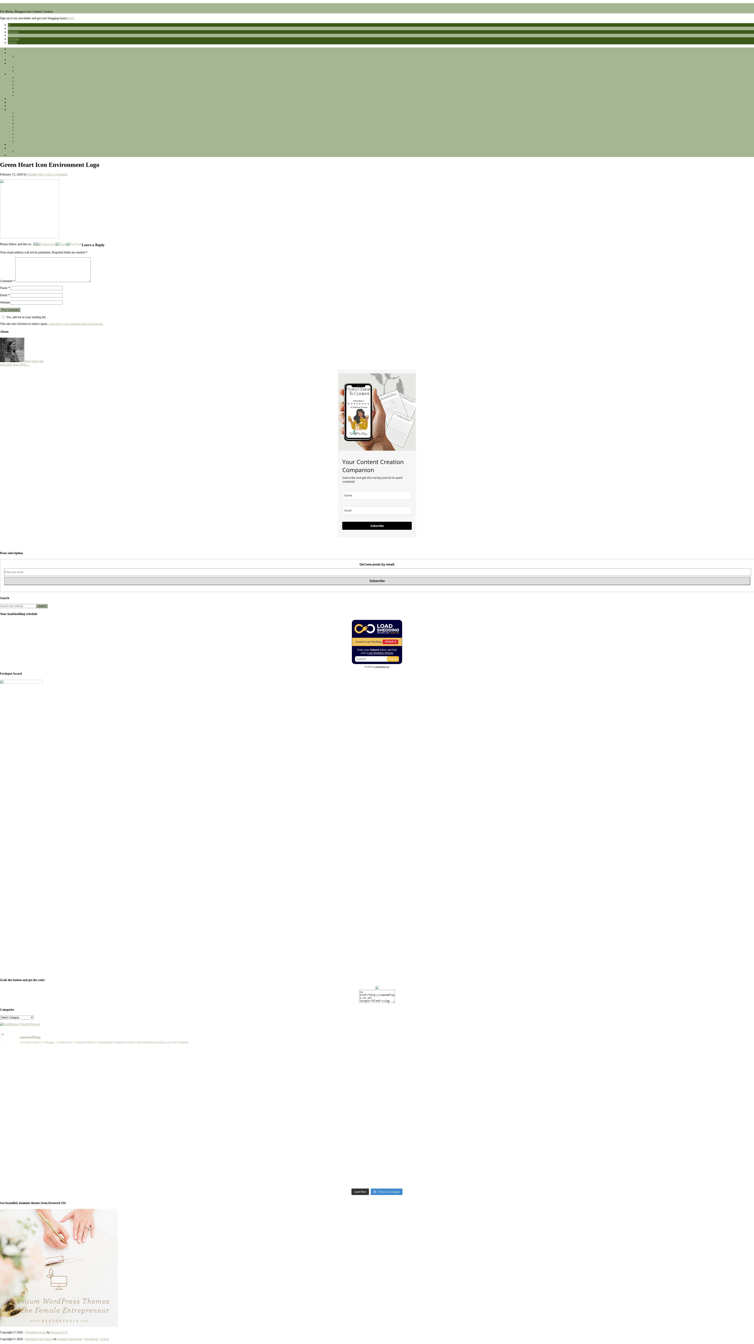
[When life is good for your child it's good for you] (93, 1077)
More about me (34, 361)
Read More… (21, 364)
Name (5, 288)
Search (393, 659)
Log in (105, 1339)
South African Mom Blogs (16, 4)
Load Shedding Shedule (380, 652)
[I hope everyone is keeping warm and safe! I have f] (93, 1174)
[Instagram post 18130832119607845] (93, 1149)
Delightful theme (35, 1332)
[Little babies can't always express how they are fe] (471, 1057)
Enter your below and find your (377, 651)
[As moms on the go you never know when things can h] (471, 1071)
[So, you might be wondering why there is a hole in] (282, 1086)
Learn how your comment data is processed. (75, 323)
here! (71, 18)
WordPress (91, 1339)
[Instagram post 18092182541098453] (93, 1107)
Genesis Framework (69, 1339)
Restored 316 (59, 1332)
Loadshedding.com (381, 667)
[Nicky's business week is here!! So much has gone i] (471, 1166)
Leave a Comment (56, 174)
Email (5, 295)
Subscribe (6, 364)
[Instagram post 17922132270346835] (471, 1149)
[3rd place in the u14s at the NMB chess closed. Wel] (93, 1057)
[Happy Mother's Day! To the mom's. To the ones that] (282, 1167)
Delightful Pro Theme (38, 1339)
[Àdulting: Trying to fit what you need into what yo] (282, 1149)
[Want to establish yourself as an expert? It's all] (282, 1057)
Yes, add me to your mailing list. (26, 317)
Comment (7, 281)
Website (5, 302)
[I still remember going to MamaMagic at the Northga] (282, 1125)
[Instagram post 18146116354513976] (471, 1107)
